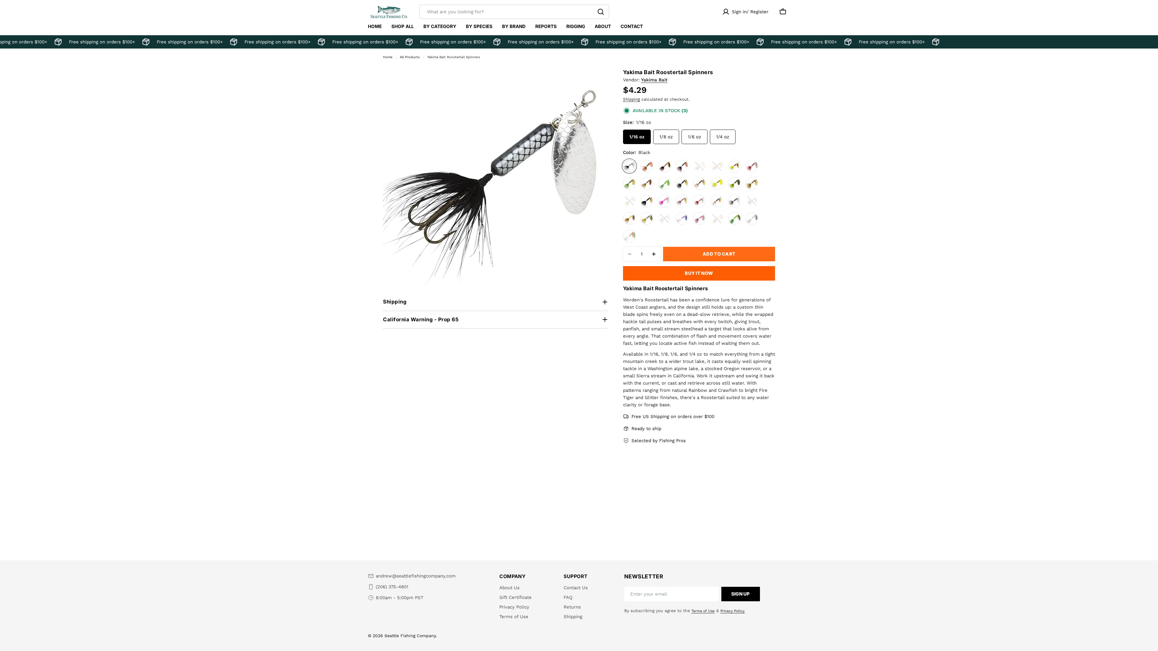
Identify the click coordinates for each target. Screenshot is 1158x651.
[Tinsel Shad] (751, 218)
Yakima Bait (654, 80)
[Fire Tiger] (734, 166)
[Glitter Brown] (699, 183)
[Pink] (664, 201)
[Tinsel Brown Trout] (629, 218)
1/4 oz (722, 137)
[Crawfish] (699, 166)
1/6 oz (694, 137)
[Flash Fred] (751, 166)
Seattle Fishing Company (410, 635)
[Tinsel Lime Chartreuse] (734, 218)
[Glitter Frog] (734, 183)
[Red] (699, 201)
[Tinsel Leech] (664, 218)
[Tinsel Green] (647, 218)
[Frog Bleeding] (647, 183)
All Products (410, 57)
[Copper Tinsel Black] (682, 166)
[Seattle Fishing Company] (49, 42)
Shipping (631, 99)
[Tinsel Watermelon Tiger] (629, 236)
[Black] (629, 166)
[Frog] (629, 183)
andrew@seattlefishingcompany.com (416, 576)
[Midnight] (647, 201)
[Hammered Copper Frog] (629, 201)
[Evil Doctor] (716, 166)
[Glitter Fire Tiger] (716, 183)
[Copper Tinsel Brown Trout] (664, 166)
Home (387, 57)
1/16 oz (636, 137)
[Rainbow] (682, 201)
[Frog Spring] (664, 183)
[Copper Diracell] (647, 166)
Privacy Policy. (732, 611)
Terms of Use (703, 611)
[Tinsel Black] (751, 201)
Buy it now (699, 273)
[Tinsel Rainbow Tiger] (699, 218)
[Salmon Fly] (716, 201)
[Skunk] (734, 201)
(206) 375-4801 (392, 587)
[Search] (600, 11)
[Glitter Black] (682, 183)
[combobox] (514, 12)
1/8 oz (666, 137)
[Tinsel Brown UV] (716, 218)
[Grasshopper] (751, 183)
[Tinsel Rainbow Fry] (682, 218)
